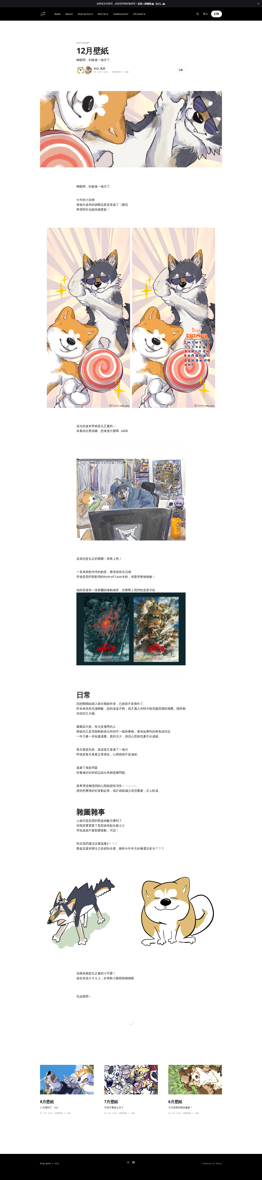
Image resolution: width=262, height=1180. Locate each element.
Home (57, 14)
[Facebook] (133, 1162)
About (69, 14)
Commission (120, 14)
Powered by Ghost (212, 1163)
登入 (205, 13)
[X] (128, 1162)
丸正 (102, 68)
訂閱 (216, 13)
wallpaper (83, 42)
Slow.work (45, 1163)
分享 (181, 70)
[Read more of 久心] (80, 70)
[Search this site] (197, 14)
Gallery (103, 14)
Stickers (139, 14)
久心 (96, 68)
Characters (85, 14)
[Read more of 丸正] (88, 70)
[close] (258, 3)
